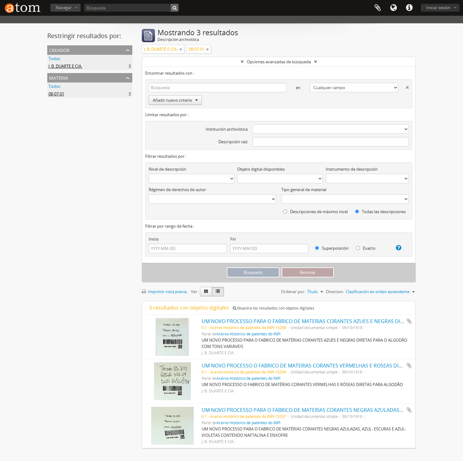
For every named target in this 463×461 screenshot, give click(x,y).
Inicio (154, 239)
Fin (233, 239)
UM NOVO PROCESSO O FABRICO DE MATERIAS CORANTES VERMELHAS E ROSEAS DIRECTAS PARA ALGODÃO (328, 365)
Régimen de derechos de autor (177, 189)
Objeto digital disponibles (261, 169)
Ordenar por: (293, 291)
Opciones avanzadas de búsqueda (279, 62)
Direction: (335, 291)
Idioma (393, 8)
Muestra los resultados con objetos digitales (275, 308)
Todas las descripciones (383, 211)
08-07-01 (56, 94)
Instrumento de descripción (352, 169)
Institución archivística (227, 129)
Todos (54, 58)
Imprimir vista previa (167, 291)
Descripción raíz (233, 142)
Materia (58, 77)
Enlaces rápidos (409, 8)
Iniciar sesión (438, 7)
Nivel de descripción (167, 169)
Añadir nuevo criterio (172, 100)
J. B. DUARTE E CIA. (65, 66)
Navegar (63, 7)
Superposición (335, 248)
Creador (59, 49)
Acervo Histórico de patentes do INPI (248, 333)
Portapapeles (378, 8)
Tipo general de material (303, 189)
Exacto (368, 248)
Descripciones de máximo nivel (318, 211)
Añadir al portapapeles (409, 321)
